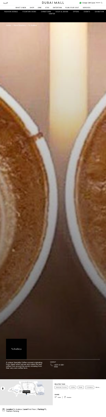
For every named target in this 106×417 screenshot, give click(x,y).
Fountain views (29, 11)
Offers (76, 11)
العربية (5, 3)
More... (98, 387)
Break (80, 387)
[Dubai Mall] (53, 2)
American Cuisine (61, 387)
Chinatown (46, 11)
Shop (32, 7)
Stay (47, 7)
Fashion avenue (11, 11)
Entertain (57, 7)
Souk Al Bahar (62, 11)
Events (87, 11)
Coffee (73, 387)
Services (86, 7)
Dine (40, 7)
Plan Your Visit (72, 7)
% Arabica (90, 387)
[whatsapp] (80, 3)
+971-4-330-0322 (59, 366)
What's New (21, 7)
